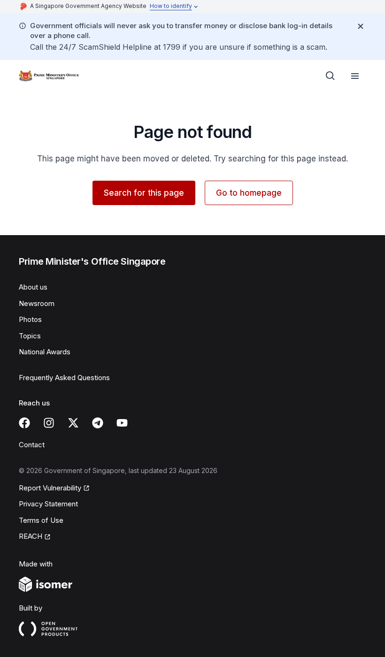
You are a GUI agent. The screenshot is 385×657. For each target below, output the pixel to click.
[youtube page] (122, 422)
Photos (30, 319)
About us (33, 287)
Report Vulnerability (50, 487)
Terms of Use (41, 520)
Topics (30, 335)
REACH (30, 536)
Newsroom (36, 303)
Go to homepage (249, 193)
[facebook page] (24, 422)
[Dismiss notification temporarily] (360, 26)
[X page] (73, 422)
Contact (32, 444)
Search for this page (144, 193)
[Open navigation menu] (355, 76)
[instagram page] (48, 422)
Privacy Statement (48, 503)
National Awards (44, 351)
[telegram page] (97, 422)
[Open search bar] (330, 76)
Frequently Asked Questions (64, 377)
